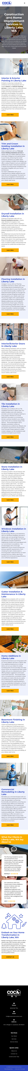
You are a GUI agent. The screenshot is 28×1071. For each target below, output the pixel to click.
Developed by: (8, 1069)
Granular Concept (20, 1069)
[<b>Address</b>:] (14, 1020)
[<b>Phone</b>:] (14, 1003)
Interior (8, 86)
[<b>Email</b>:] (14, 1011)
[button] (24, 3)
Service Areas (14, 1041)
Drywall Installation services (9, 220)
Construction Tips (14, 1056)
